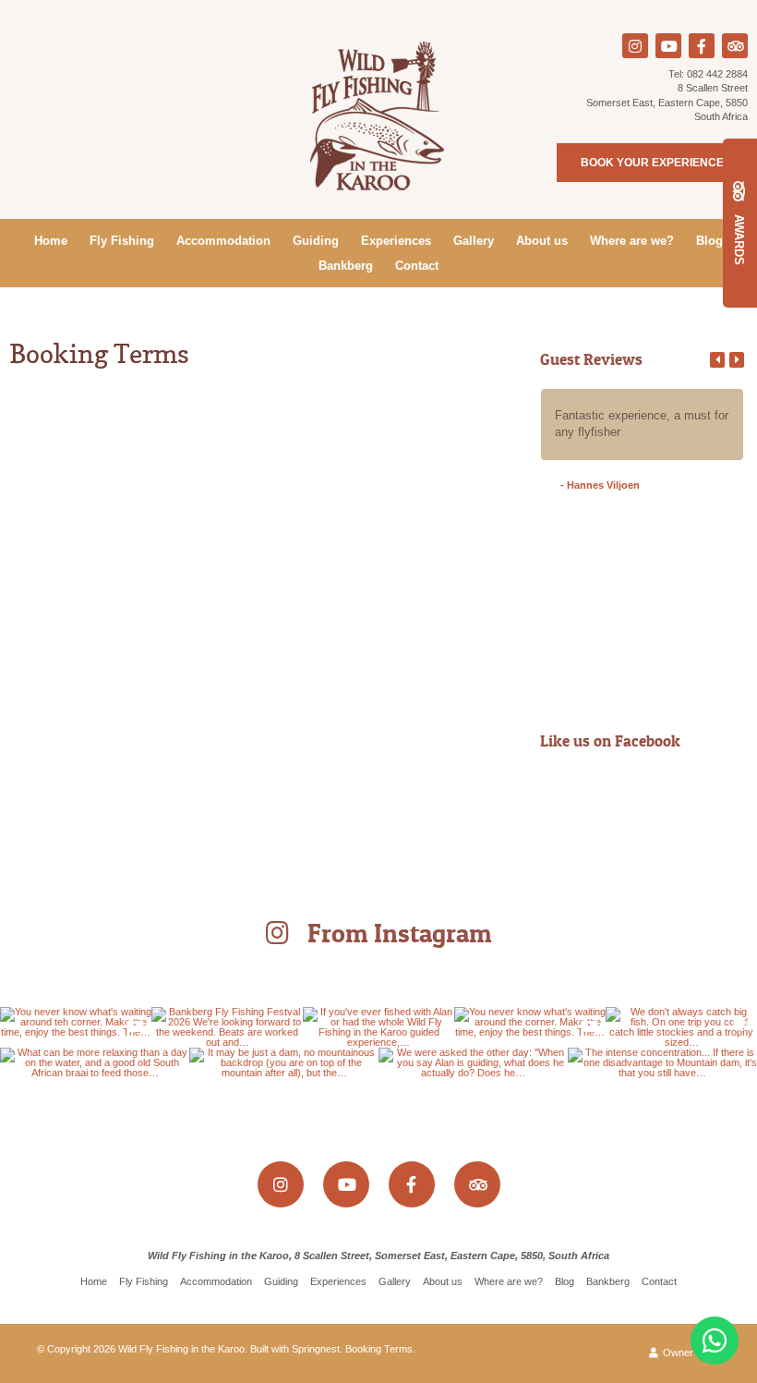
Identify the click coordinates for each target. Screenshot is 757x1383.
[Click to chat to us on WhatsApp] (715, 1340)
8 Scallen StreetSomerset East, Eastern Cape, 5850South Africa (667, 102)
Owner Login (690, 1352)
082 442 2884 (717, 73)
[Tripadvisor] (735, 45)
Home (50, 241)
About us (542, 241)
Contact (417, 266)
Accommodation (223, 241)
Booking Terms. (380, 1348)
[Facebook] (702, 45)
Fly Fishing (122, 241)
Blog (709, 241)
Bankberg (345, 266)
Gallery (473, 241)
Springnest (316, 1348)
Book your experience (652, 162)
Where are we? (632, 241)
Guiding (316, 241)
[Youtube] (668, 45)
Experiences (396, 241)
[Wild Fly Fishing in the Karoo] (378, 115)
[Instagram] (635, 45)
